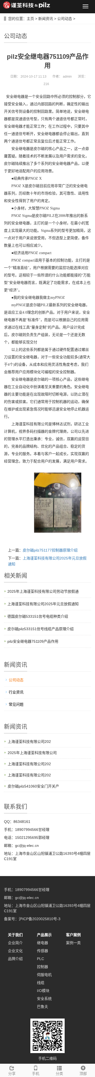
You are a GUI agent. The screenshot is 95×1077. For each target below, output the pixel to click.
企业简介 (15, 943)
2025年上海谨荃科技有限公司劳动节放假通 (43, 591)
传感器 (42, 951)
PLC (40, 959)
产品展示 (44, 935)
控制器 (42, 967)
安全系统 (44, 998)
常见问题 (16, 704)
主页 (30, 18)
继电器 (42, 943)
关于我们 (15, 935)
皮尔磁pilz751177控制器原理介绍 (50, 550)
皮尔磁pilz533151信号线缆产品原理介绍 (40, 629)
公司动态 (64, 18)
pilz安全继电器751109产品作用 (32, 641)
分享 (12, 1073)
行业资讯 (16, 692)
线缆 (40, 983)
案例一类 (73, 943)
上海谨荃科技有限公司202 (29, 741)
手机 (35, 1073)
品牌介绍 (15, 959)
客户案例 (73, 935)
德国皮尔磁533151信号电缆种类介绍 (37, 616)
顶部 (83, 1073)
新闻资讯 (45, 18)
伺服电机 (44, 975)
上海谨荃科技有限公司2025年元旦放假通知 (43, 604)
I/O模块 (43, 990)
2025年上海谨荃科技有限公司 (32, 753)
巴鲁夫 (42, 1006)
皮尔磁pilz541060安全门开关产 (33, 786)
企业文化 (15, 951)
